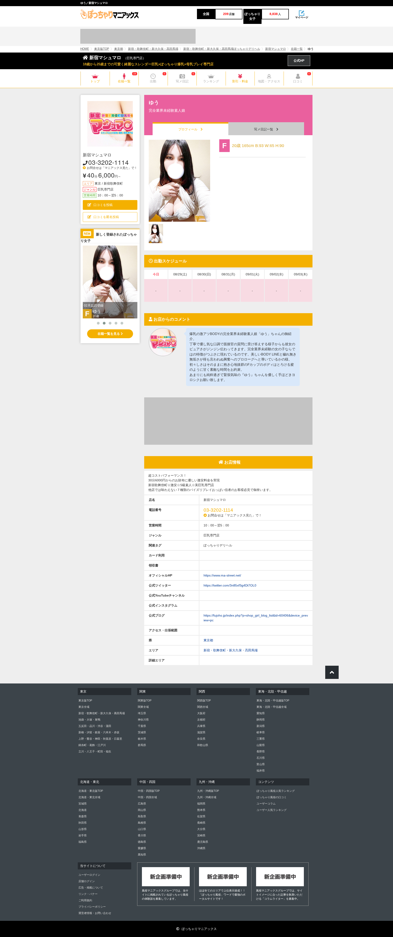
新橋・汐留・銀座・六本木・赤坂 (98, 732)
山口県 (142, 829)
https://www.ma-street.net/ (222, 575)
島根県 (142, 822)
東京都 (118, 49)
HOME (84, 49)
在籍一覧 (297, 49)
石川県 (261, 757)
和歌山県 (202, 745)
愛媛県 (142, 848)
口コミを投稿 (103, 205)
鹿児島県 (202, 841)
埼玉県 (142, 713)
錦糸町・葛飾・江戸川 (92, 745)
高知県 (142, 854)
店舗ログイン (86, 881)
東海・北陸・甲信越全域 (272, 706)
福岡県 (201, 803)
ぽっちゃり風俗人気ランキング (276, 790)
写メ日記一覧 (265, 129)
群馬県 (142, 745)
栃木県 (142, 738)
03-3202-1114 (108, 162)
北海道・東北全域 (89, 797)
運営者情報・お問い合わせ (94, 913)
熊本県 (201, 810)
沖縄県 (201, 848)
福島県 (82, 841)
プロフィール (189, 129)
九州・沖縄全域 (206, 797)
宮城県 (82, 803)
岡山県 (142, 810)
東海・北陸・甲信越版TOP (273, 700)
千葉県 (142, 726)
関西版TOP (204, 700)
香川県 (142, 835)
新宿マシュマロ (275, 49)
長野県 (261, 751)
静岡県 (261, 719)
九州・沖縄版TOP (208, 790)
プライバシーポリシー (92, 906)
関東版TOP (144, 700)
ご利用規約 (85, 900)
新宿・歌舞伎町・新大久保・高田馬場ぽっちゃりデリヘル (221, 49)
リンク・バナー (88, 894)
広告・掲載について (90, 887)
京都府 (201, 719)
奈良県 (201, 738)
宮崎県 (201, 835)
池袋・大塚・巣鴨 (89, 719)
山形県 (82, 829)
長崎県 (201, 822)
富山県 (261, 764)
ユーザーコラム (266, 803)
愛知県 (261, 713)
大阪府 (201, 713)
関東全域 (143, 706)
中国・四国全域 (147, 797)
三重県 (261, 738)
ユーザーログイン (89, 874)
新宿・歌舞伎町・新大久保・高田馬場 (153, 49)
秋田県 (82, 822)
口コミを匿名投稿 (106, 217)
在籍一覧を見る (109, 333)
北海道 (82, 810)
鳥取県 (142, 816)
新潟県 (261, 726)
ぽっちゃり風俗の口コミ (272, 797)
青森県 (82, 816)
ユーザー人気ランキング (272, 810)
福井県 (261, 770)
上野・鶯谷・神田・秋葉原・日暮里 (100, 738)
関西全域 (202, 706)
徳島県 (142, 841)
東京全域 (83, 706)
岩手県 (82, 835)
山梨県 (261, 745)
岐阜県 (261, 732)
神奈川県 (143, 719)
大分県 (201, 829)
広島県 (142, 803)
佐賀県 (201, 816)
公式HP (299, 60)
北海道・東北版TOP (90, 790)
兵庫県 (201, 726)
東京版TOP (101, 49)
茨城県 (142, 732)
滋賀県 (201, 732)
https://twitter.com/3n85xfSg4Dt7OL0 (230, 585)
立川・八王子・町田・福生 (94, 751)
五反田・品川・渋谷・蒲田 (94, 726)
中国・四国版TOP (149, 790)
